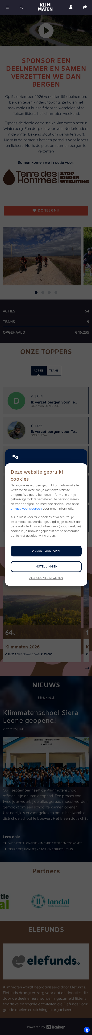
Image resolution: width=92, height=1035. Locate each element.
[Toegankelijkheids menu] (87, 1030)
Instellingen (46, 567)
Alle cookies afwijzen (46, 577)
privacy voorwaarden (26, 508)
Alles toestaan (46, 551)
